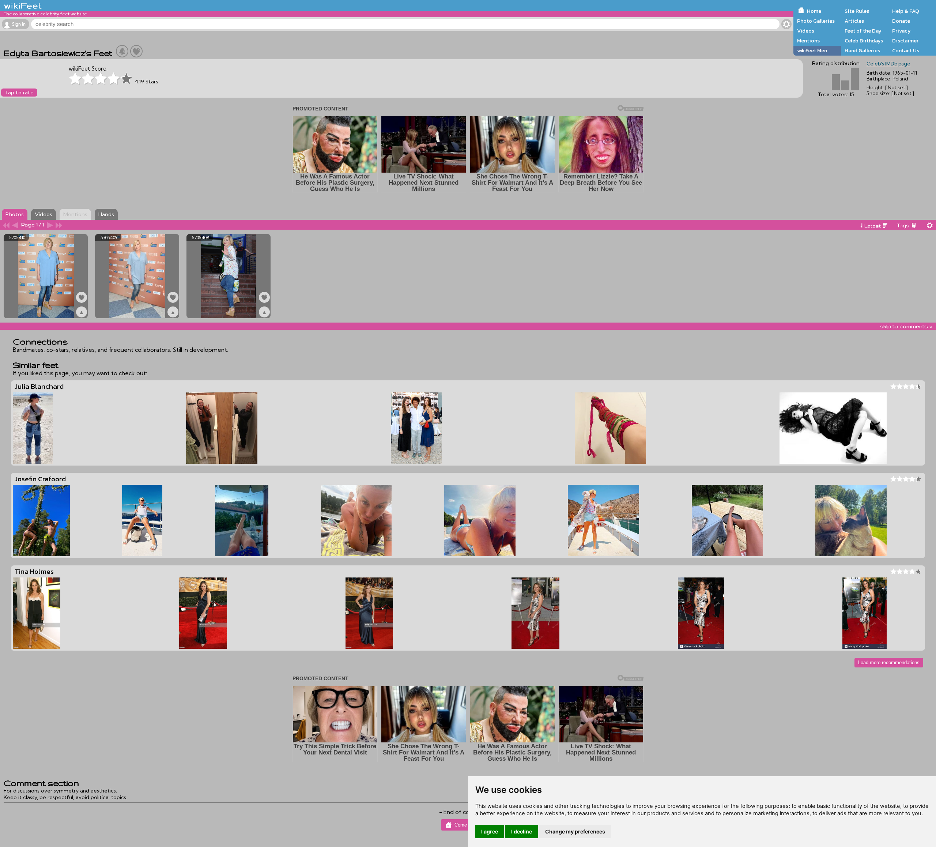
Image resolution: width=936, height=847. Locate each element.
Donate (901, 21)
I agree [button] (489, 831)
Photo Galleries (816, 21)
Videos (805, 31)
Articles (854, 21)
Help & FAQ (905, 11)
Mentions (808, 41)
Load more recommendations (889, 662)
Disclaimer (905, 41)
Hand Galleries (862, 50)
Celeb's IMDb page (888, 64)
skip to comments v (906, 326)
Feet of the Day (863, 31)
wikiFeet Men (812, 50)
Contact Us (905, 50)
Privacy (901, 31)
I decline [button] (521, 831)
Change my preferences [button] (575, 831)
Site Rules (857, 11)
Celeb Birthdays (864, 41)
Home (814, 11)
